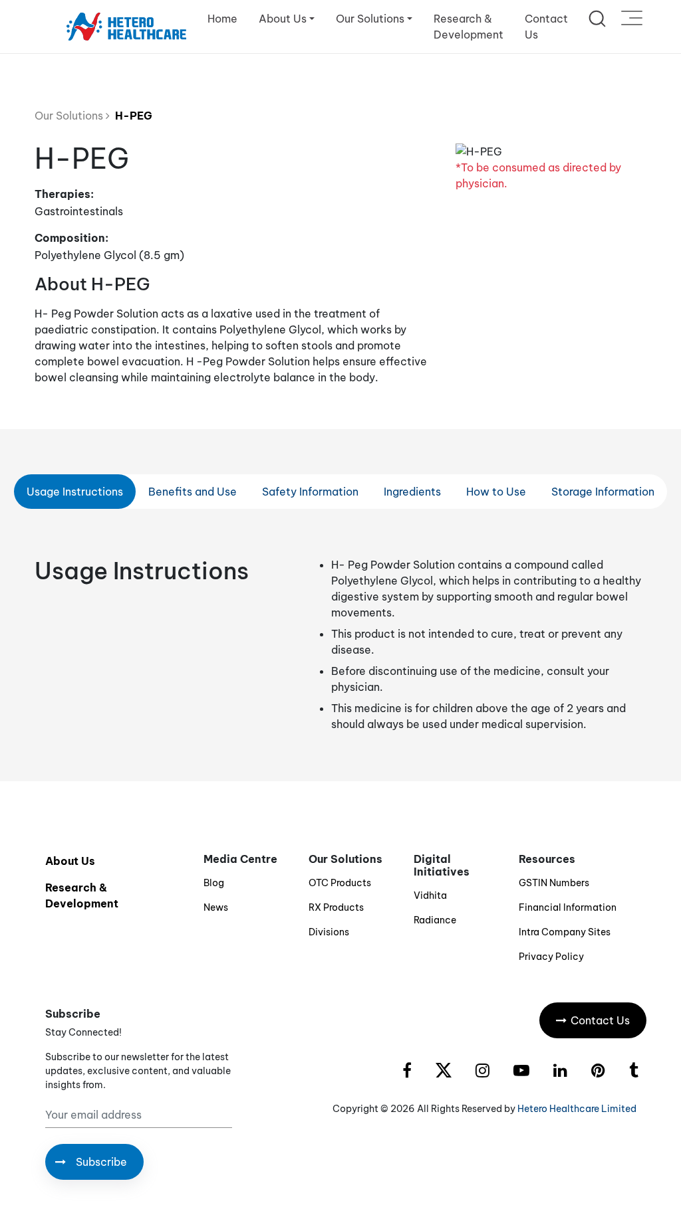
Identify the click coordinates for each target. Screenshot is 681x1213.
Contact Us (546, 26)
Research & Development (468, 26)
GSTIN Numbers (554, 883)
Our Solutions (70, 115)
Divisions (329, 932)
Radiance (435, 920)
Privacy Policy (551, 957)
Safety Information (310, 491)
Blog (214, 883)
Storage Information (602, 491)
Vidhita (430, 895)
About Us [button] (283, 18)
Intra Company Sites (565, 932)
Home (222, 18)
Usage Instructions (75, 491)
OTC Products (340, 883)
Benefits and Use (192, 491)
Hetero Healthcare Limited (576, 1109)
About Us (70, 861)
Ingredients (412, 491)
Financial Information (567, 907)
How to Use (496, 491)
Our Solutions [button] (370, 18)
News (216, 907)
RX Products (336, 907)
